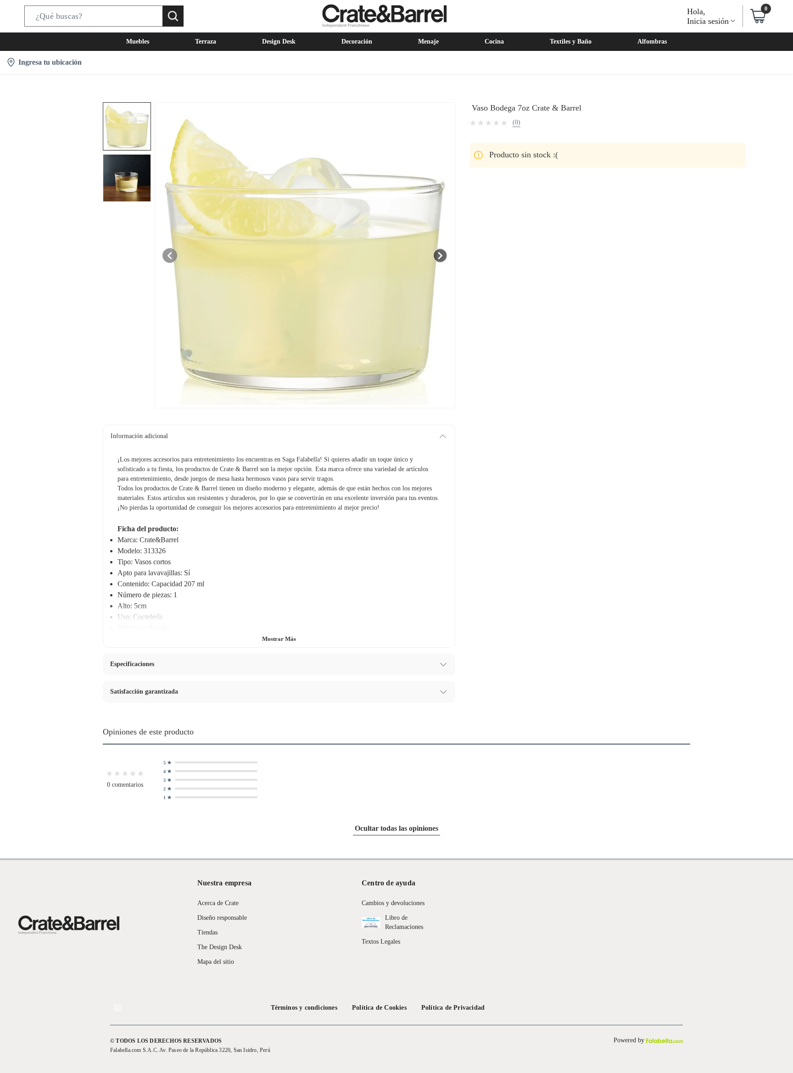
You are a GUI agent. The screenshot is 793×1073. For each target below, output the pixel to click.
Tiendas (207, 932)
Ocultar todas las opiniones (396, 828)
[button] (104, 16)
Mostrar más (279, 638)
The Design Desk (219, 947)
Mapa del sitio (215, 961)
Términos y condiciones (304, 1007)
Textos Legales (381, 941)
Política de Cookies (379, 1007)
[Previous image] (169, 255)
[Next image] (440, 255)
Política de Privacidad (453, 1007)
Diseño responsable (222, 917)
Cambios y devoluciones (393, 903)
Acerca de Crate (218, 903)
